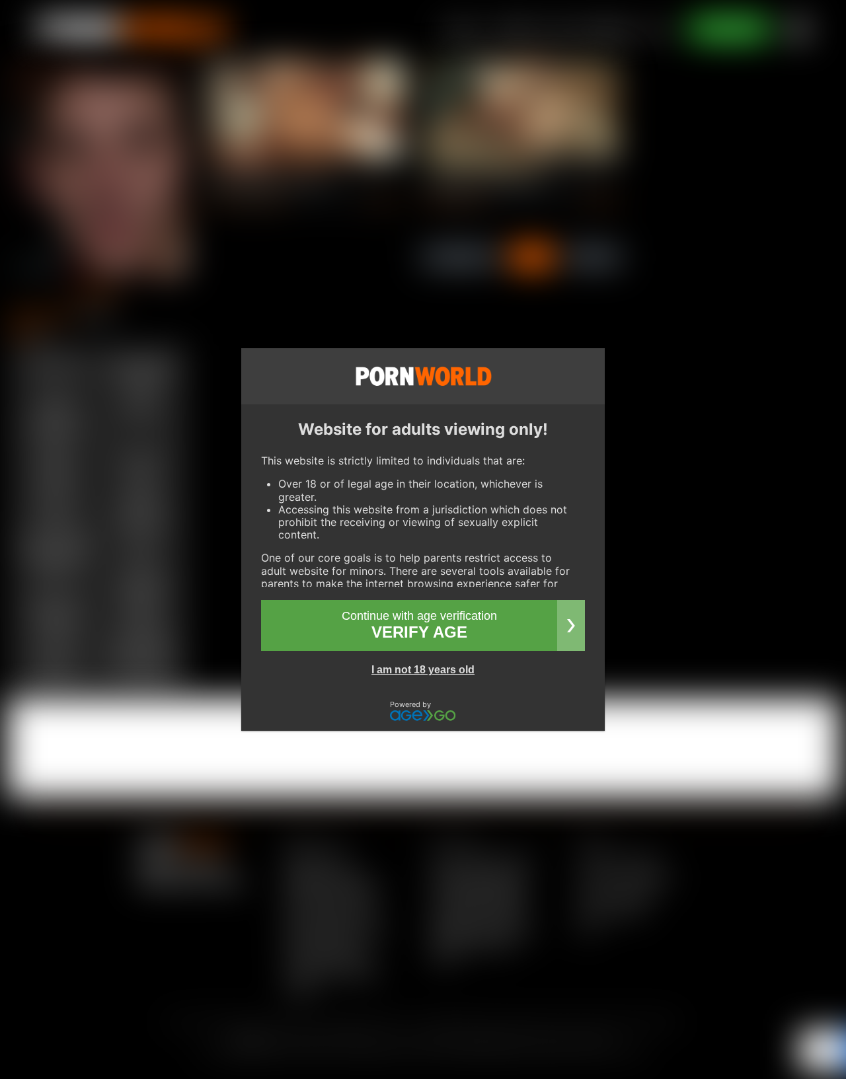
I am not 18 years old (423, 669)
